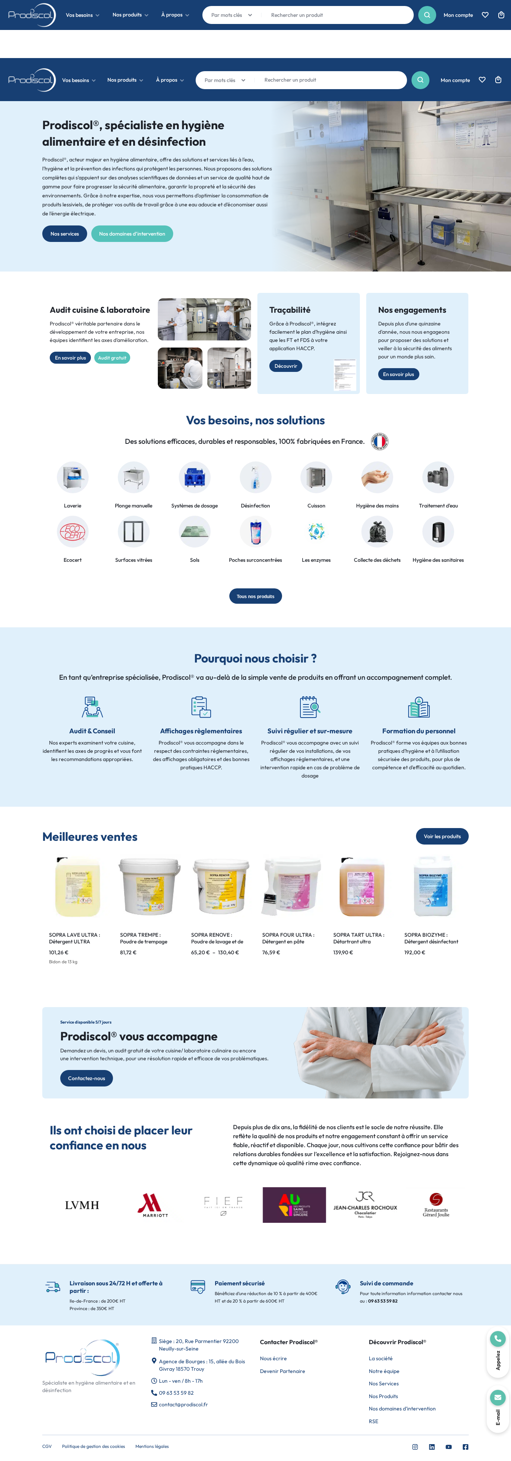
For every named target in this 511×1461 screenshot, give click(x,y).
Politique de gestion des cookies (93, 1446)
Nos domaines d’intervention (402, 1409)
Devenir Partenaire (282, 1371)
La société (381, 1358)
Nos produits (122, 79)
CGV (47, 1446)
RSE (373, 1421)
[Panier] (498, 80)
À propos (166, 79)
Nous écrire (273, 1358)
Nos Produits (383, 1396)
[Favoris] (482, 80)
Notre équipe (384, 1371)
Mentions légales (152, 1446)
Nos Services (384, 1383)
